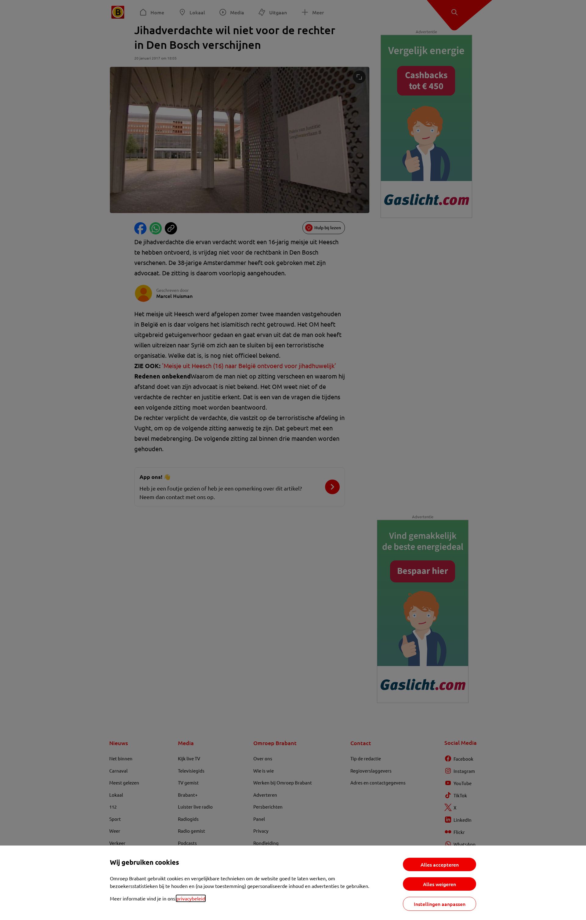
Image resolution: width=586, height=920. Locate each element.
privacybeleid (190, 898)
